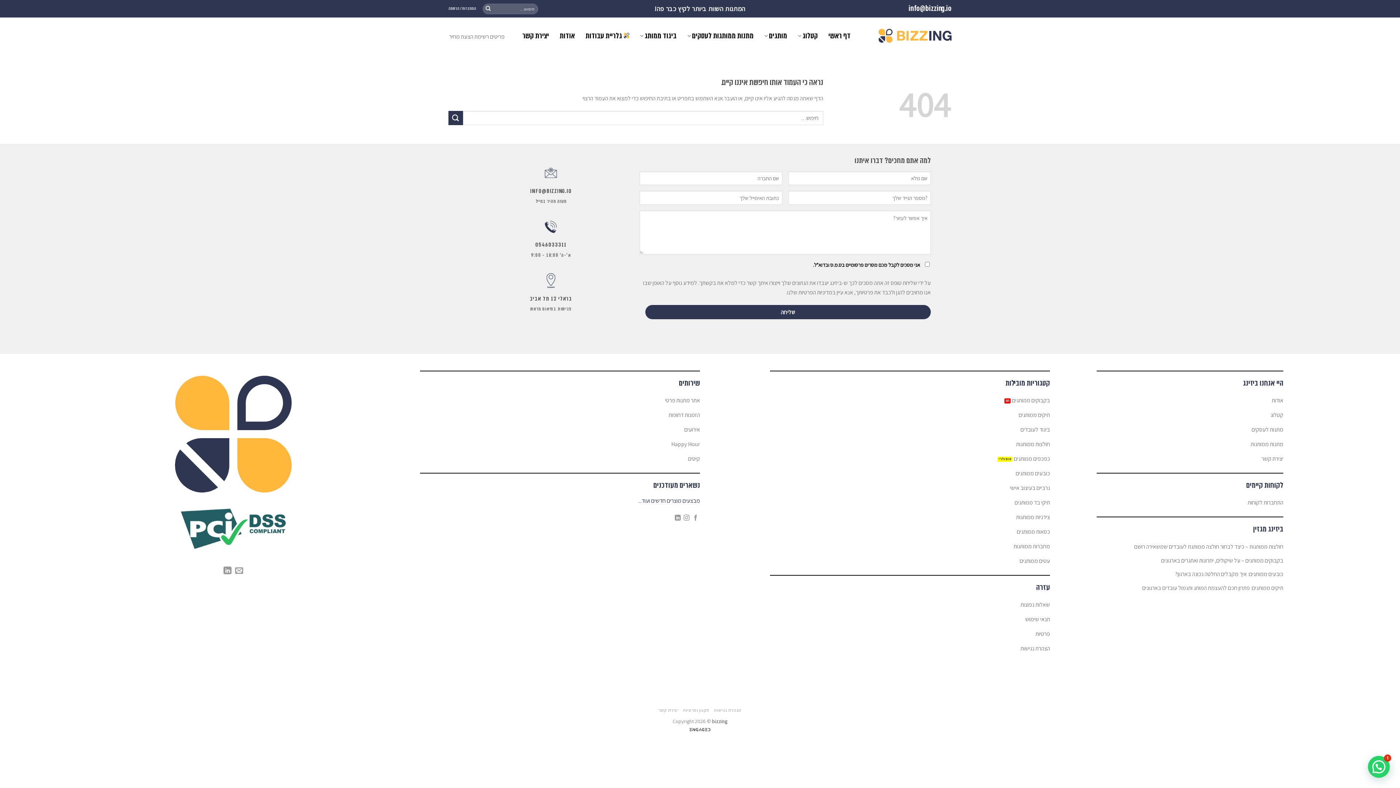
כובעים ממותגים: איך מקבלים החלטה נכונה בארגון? (1229, 574)
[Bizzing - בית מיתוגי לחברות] (915, 35)
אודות (567, 35)
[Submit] (488, 8)
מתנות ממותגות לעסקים (723, 35)
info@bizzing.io (930, 8)
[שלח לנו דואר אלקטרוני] (239, 571)
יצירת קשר (535, 35)
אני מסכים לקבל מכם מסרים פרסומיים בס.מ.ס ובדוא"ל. (866, 264)
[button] (1379, 767)
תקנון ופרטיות (696, 710)
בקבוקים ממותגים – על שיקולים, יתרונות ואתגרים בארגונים (1222, 560)
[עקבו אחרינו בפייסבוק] (696, 518)
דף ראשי (839, 35)
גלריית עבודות (604, 35)
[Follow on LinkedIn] (678, 518)
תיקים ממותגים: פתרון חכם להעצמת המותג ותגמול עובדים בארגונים (1212, 588)
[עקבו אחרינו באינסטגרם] (686, 518)
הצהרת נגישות (727, 710)
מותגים (778, 35)
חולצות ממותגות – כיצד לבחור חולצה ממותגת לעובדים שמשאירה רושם (1208, 547)
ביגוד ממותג (661, 35)
